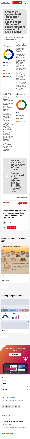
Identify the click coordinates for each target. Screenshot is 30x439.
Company (4, 389)
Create (4, 378)
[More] (26, 8)
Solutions (4, 383)
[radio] (9, 44)
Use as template (17, 2)
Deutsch (7, 400)
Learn (3, 386)
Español (16, 400)
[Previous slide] (2, 286)
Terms (4, 424)
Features (4, 381)
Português (12, 400)
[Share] (4, 227)
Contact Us (5, 397)
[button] (7, 62)
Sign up (26, 3)
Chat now (12, 397)
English (3, 400)
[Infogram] (5, 3)
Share (6, 202)
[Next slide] (6, 286)
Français (21, 400)
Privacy (9, 424)
